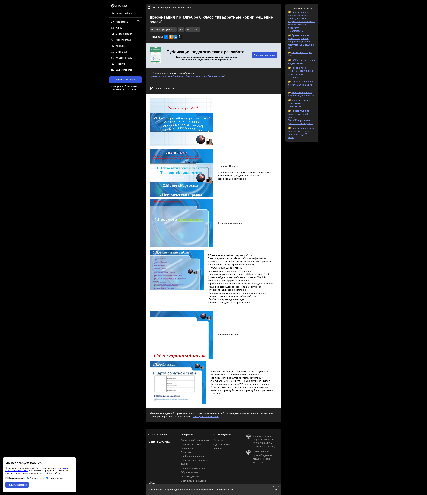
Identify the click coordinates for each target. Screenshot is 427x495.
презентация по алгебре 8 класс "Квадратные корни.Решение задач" (187, 76)
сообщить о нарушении (206, 416)
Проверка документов (193, 468)
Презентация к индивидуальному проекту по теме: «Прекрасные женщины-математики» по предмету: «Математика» (301, 21)
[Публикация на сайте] (139, 22)
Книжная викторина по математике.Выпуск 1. (300, 84)
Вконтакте (219, 440)
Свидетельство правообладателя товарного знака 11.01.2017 (262, 457)
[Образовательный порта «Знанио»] (118, 7)
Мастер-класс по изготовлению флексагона (299, 103)
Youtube (218, 448)
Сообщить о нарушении (194, 481)
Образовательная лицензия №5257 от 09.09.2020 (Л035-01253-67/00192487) (264, 441)
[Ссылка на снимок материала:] (182, 122)
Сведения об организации (195, 440)
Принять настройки (17, 485)
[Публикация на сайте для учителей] (155, 55)
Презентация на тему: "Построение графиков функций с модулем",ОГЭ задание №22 (301, 41)
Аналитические (37, 478)
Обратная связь (189, 472)
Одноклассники (222, 444)
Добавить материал (125, 79)
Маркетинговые (55, 478)
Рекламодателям (190, 476)
